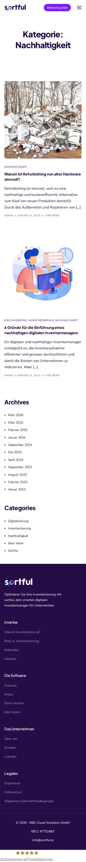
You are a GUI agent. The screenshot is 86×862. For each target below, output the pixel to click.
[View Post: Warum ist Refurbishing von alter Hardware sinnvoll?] (42, 119)
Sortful (13, 550)
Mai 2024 (14, 452)
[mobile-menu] (78, 8)
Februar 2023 (17, 482)
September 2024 (20, 445)
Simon (8, 215)
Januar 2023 (16, 489)
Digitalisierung (15, 320)
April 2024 (15, 460)
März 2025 (15, 422)
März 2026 (15, 415)
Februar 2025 (17, 430)
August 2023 (17, 475)
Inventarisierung (41, 320)
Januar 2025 (16, 437)
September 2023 (20, 467)
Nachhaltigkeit (15, 167)
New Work (15, 543)
